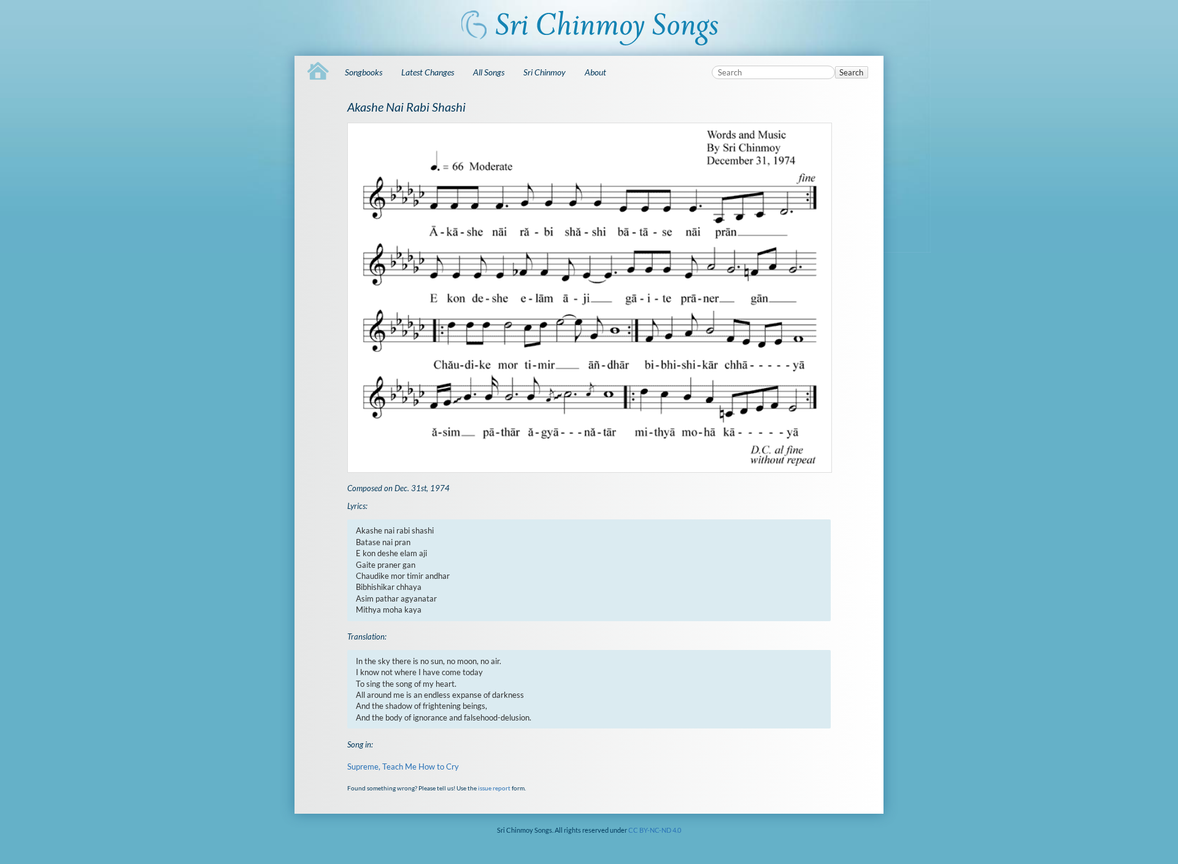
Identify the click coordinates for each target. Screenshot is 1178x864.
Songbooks (363, 72)
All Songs (488, 72)
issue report (494, 788)
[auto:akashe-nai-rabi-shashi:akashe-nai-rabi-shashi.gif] (588, 298)
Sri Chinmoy (544, 72)
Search (851, 72)
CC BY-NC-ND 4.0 (654, 830)
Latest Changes (427, 72)
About (595, 72)
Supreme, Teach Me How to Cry (403, 766)
